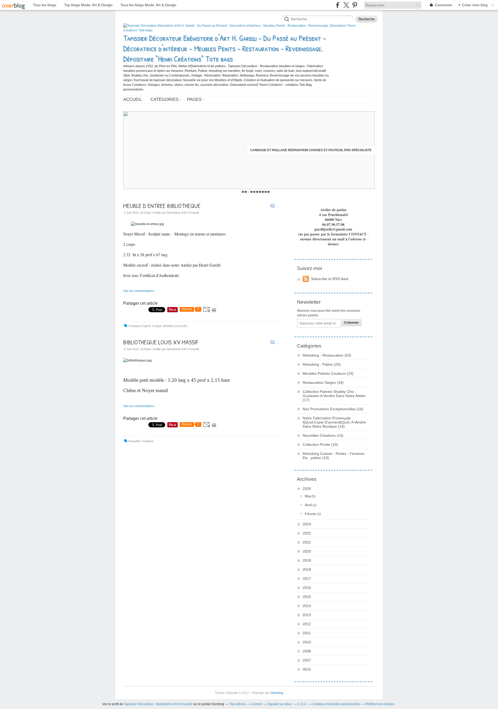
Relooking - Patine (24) (322, 364)
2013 (307, 615)
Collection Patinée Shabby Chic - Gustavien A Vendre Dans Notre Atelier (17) (334, 396)
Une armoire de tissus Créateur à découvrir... (330, 150)
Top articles (238, 704)
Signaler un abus (279, 704)
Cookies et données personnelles (336, 704)
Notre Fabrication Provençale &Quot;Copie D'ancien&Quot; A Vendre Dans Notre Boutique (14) (334, 422)
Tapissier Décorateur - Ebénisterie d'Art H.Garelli (158, 704)
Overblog (276, 693)
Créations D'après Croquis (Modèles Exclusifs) (158, 326)
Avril (308, 505)
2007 (307, 660)
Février (310, 514)
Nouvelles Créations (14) (323, 435)
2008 (307, 651)
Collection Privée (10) (320, 444)
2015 (307, 597)
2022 (307, 533)
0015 (307, 669)
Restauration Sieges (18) (323, 382)
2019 (307, 560)
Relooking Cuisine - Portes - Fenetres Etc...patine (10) (333, 455)
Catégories (164, 99)
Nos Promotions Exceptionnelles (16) (333, 409)
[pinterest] (354, 5)
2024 (307, 524)
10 (268, 192)
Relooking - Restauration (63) (327, 355)
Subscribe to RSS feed (329, 279)
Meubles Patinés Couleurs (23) (328, 373)
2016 (307, 588)
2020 (307, 551)
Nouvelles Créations (141, 441)
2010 (307, 642)
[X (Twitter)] (346, 5)
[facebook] (337, 5)
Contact (256, 704)
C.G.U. (302, 704)
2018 (307, 569)
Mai (308, 496)
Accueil (132, 99)
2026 (307, 488)
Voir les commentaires (138, 291)
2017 (307, 578)
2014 (307, 606)
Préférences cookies (379, 704)
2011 (307, 633)
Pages (194, 99)
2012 (307, 624)
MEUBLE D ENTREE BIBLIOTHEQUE (161, 205)
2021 (307, 542)
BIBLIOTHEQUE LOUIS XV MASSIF (160, 342)
